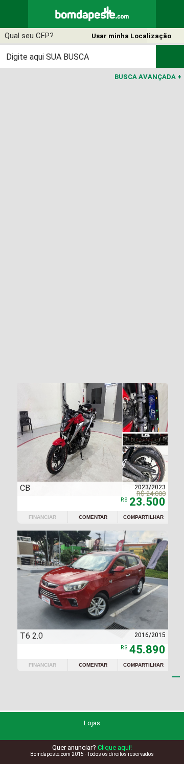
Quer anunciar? (92, 747)
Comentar (93, 517)
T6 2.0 (31, 636)
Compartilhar (143, 517)
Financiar (42, 517)
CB (25, 488)
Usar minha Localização (131, 36)
